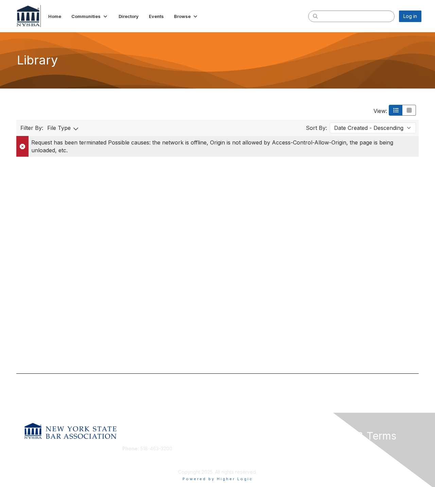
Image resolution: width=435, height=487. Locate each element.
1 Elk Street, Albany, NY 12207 (155, 459)
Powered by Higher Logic (217, 478)
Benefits (229, 455)
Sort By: (316, 127)
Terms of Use (333, 455)
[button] (90, 16)
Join (225, 448)
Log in (410, 16)
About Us (328, 448)
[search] (315, 16)
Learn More (233, 462)
